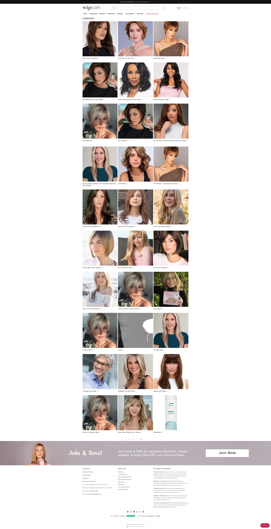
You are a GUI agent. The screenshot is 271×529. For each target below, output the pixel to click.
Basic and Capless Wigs (91, 432)
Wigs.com (131, 524)
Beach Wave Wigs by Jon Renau (129, 432)
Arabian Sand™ (88, 350)
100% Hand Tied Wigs (90, 58)
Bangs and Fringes (159, 391)
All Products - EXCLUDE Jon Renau (165, 183)
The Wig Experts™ (122, 474)
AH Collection (87, 140)
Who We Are (121, 472)
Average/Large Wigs (89, 391)
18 (141, 439)
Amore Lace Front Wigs (126, 226)
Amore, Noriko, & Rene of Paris (128, 309)
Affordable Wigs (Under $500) (93, 99)
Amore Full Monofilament (91, 226)
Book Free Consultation (89, 481)
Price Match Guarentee (123, 486)
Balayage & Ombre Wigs (126, 391)
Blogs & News (121, 482)
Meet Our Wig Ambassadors (125, 477)
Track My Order (87, 475)
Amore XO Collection (160, 267)
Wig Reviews (121, 484)
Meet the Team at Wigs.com (125, 479)
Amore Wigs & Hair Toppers (92, 267)
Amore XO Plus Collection (91, 309)
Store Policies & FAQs (123, 489)
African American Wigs (161, 99)
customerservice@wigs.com (93, 494)
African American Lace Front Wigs (129, 99)
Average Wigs (158, 350)
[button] (187, 8)
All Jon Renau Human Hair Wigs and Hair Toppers (170, 140)
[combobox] (163, 8)
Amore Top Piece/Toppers (162, 226)
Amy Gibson (157, 309)
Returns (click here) (88, 472)
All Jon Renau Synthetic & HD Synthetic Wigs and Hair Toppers (99, 184)
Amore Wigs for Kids (125, 267)
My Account (86, 478)
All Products (122, 183)
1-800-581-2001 (93, 491)
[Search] (163, 8)
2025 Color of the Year (125, 58)
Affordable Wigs (158, 58)
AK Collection (122, 140)
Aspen (120, 350)
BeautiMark (157, 432)
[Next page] (145, 439)
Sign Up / (179, 8)
